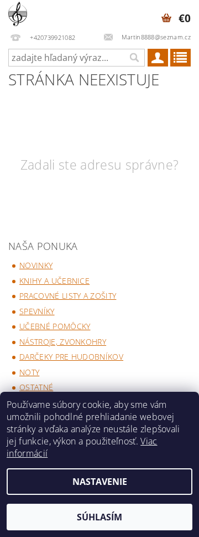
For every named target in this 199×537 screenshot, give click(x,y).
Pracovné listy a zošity (67, 295)
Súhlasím (99, 517)
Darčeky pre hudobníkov (71, 356)
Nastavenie (99, 481)
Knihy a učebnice (54, 280)
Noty (29, 372)
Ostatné (36, 387)
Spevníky (37, 311)
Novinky (36, 265)
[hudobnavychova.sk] (17, 14)
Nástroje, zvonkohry (62, 341)
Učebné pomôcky (54, 326)
